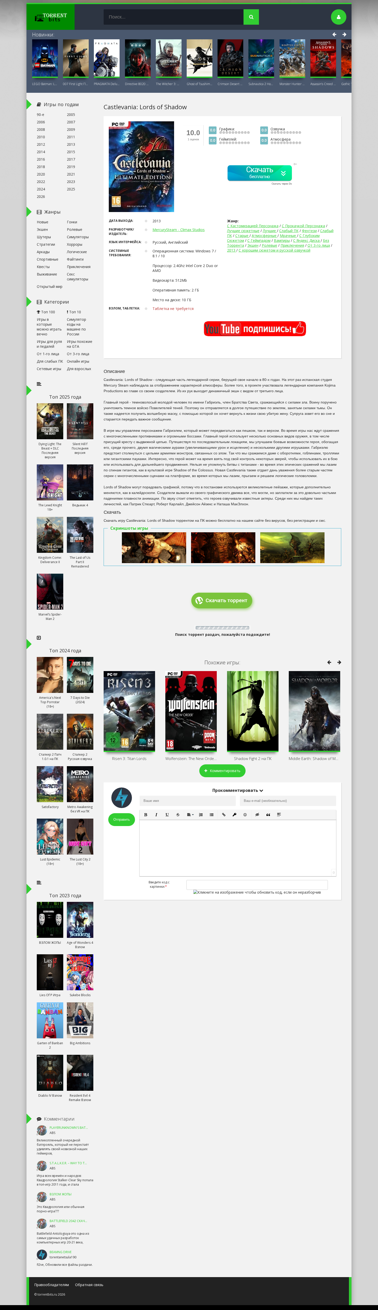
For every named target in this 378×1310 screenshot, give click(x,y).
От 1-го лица (48, 353)
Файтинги (75, 259)
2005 (71, 114)
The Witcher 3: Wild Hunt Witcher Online (169, 84)
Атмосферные (264, 235)
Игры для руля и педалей (49, 344)
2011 (71, 136)
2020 (41, 174)
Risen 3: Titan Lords (129, 758)
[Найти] (251, 17)
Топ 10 (74, 311)
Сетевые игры (49, 368)
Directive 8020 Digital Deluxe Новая (138, 84)
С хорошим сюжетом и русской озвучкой (274, 250)
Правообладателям (51, 1284)
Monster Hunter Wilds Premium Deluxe (292, 84)
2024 (41, 189)
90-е (40, 114)
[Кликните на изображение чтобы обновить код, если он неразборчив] (257, 892)
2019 (71, 166)
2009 (71, 129)
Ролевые (269, 245)
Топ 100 (47, 311)
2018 (41, 166)
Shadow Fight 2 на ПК (253, 758)
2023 (71, 181)
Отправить (121, 819)
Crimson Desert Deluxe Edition (230, 84)
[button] (145, 815)
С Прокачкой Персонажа (303, 225)
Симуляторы (78, 236)
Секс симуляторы (77, 276)
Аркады (43, 251)
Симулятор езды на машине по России (76, 326)
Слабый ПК (289, 230)
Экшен (252, 245)
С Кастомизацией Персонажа (252, 225)
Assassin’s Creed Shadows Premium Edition (323, 84)
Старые (242, 235)
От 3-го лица (319, 245)
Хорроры (74, 244)
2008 (41, 129)
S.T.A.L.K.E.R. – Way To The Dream (75, 1163)
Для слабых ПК (50, 361)
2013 (231, 250)
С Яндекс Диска (307, 240)
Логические (77, 251)
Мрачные (288, 235)
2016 (41, 159)
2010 (41, 136)
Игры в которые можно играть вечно (49, 326)
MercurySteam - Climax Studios (178, 229)
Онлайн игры (78, 361)
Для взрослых (79, 368)
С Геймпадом (259, 240)
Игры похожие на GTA (79, 344)
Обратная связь (89, 1284)
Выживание (47, 274)
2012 (41, 144)
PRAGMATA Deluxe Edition (107, 84)
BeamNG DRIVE (60, 1252)
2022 (41, 181)
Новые (42, 221)
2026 (41, 196)
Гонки (72, 221)
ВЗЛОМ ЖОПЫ (60, 1194)
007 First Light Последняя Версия (76, 84)
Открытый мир (49, 286)
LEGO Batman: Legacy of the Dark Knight (45, 84)
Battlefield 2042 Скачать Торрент (77, 1221)
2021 (71, 174)
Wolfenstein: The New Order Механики (191, 758)
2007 (71, 122)
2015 (71, 151)
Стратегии (46, 244)
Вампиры (282, 240)
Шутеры (44, 236)
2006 (41, 122)
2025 (71, 189)
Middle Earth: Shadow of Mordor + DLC (314, 758)
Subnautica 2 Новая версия (261, 84)
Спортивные (47, 259)
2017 (71, 159)
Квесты (43, 266)
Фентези (309, 230)
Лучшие (270, 230)
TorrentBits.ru (59, 17)
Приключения (292, 245)
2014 (41, 151)
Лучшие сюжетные (243, 230)
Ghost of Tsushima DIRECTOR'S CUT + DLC (199, 84)
